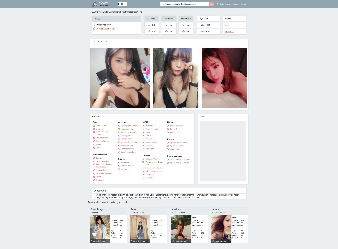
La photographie (102, 161)
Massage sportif (127, 145)
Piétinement (149, 149)
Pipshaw (99, 177)
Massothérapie (126, 139)
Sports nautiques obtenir (179, 163)
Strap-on (148, 139)
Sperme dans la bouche (179, 143)
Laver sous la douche (104, 173)
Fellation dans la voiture (154, 171)
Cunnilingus (149, 175)
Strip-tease (125, 162)
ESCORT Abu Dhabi (100, 12)
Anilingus (149, 178)
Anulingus (100, 180)
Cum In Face (175, 149)
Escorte (99, 158)
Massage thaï (126, 136)
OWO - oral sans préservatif (102, 133)
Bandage (148, 145)
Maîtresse (149, 126)
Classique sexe (101, 126)
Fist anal (173, 129)
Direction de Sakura (128, 152)
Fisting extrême (176, 132)
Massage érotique (128, 129)
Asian (227, 25)
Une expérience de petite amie (154, 163)
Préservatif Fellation (152, 159)
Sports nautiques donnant (180, 159)
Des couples (100, 170)
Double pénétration (103, 141)
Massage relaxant (127, 149)
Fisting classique (176, 126)
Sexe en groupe (102, 138)
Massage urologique (129, 132)
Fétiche (98, 148)
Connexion (233, 4)
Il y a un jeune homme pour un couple (104, 165)
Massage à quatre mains (130, 142)
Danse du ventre (127, 166)
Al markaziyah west (117, 12)
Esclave (148, 136)
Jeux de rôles (150, 142)
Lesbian (124, 169)
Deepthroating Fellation (154, 168)
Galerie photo (100, 42)
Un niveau (99, 129)
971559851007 (104, 25)
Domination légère (152, 129)
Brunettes (229, 32)
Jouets (98, 144)
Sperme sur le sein (177, 146)
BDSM (147, 132)
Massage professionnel (130, 126)
